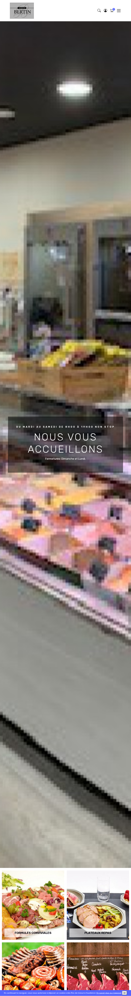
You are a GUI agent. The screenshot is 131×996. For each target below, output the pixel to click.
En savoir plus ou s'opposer (109, 993)
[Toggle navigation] (118, 10)
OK (124, 993)
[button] (105, 10)
